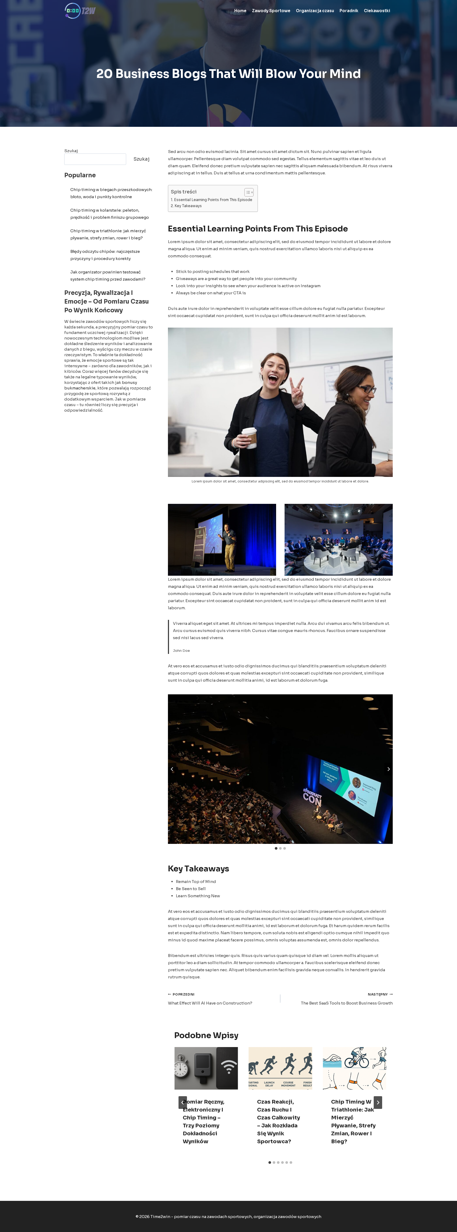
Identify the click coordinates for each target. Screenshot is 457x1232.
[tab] (276, 848)
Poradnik (349, 10)
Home (240, 10)
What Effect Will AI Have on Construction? (210, 999)
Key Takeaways (188, 206)
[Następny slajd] (388, 769)
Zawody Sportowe (271, 10)
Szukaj (71, 150)
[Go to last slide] (183, 1102)
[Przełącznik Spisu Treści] (246, 192)
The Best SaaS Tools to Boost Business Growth (347, 999)
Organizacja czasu (315, 10)
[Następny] (378, 1102)
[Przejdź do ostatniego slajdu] (172, 769)
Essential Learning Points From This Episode (213, 200)
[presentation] (206, 1068)
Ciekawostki (377, 10)
